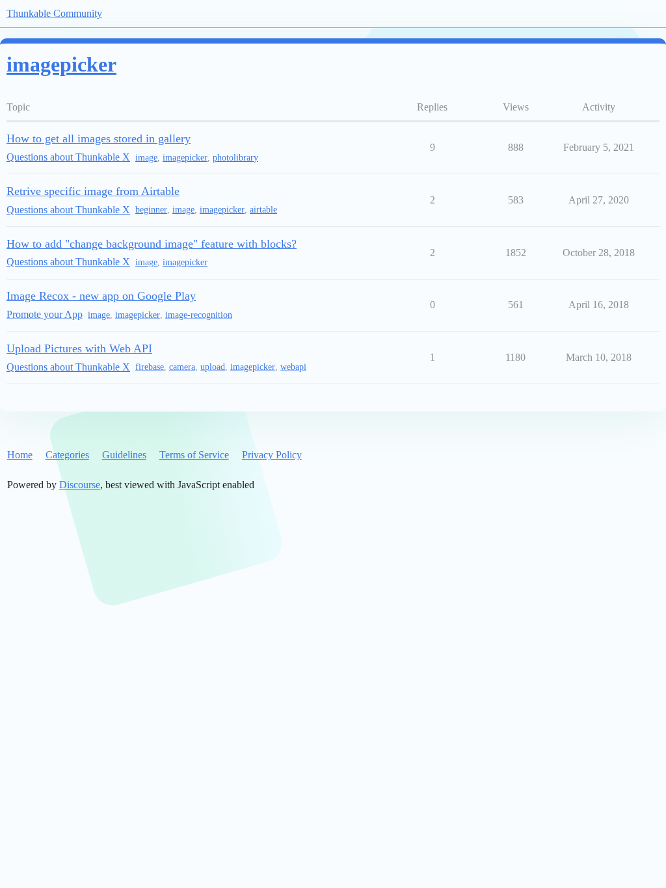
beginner (151, 210)
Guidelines (124, 454)
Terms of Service (194, 454)
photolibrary (235, 158)
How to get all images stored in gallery (99, 138)
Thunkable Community (54, 13)
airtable (263, 210)
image (146, 158)
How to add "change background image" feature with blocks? (152, 243)
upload (212, 367)
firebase (149, 367)
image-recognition (198, 315)
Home (20, 454)
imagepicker (185, 158)
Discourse (79, 484)
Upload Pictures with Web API (79, 348)
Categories (67, 454)
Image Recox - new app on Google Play (101, 295)
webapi (293, 367)
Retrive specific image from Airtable (93, 191)
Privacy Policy (272, 454)
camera (182, 367)
